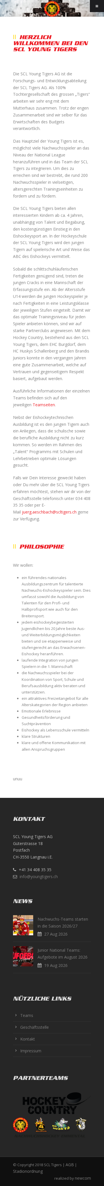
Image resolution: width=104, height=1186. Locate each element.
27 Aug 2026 (56, 934)
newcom (83, 1178)
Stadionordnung (28, 1171)
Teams (26, 1015)
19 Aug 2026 (56, 965)
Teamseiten (44, 404)
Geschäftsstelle (34, 1027)
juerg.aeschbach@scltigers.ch (49, 512)
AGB (70, 1164)
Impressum (30, 1050)
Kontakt (27, 1039)
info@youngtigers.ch (39, 876)
